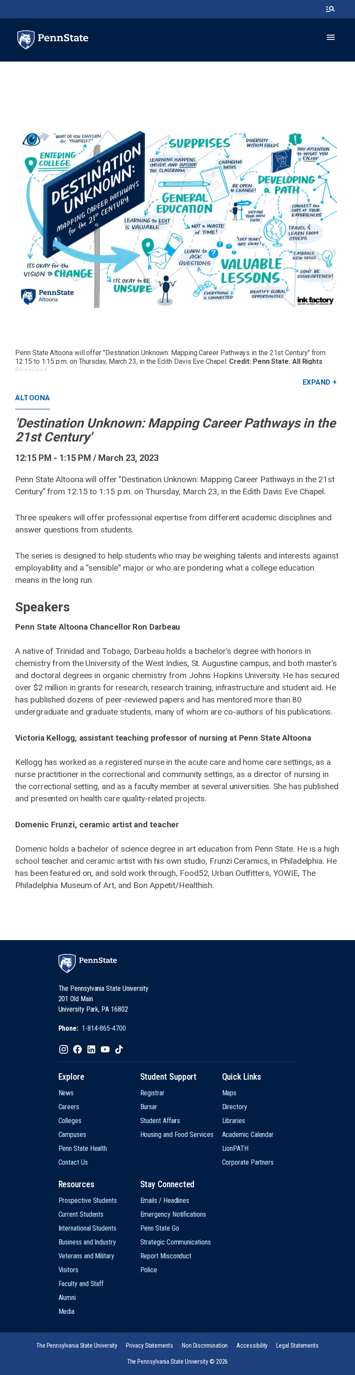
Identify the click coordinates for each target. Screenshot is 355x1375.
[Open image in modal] (177, 218)
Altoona (32, 397)
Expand (317, 382)
